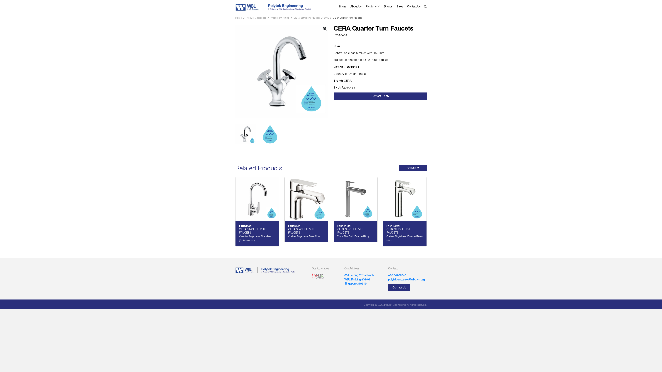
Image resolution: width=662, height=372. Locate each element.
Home (342, 6)
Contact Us (414, 6)
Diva (326, 17)
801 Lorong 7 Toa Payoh (359, 275)
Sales (400, 6)
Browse (412, 167)
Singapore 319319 (355, 283)
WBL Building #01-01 (357, 279)
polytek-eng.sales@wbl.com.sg (406, 279)
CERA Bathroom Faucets (307, 17)
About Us (356, 6)
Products (371, 6)
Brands (388, 6)
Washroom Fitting (279, 17)
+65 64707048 (397, 275)
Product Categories (256, 17)
